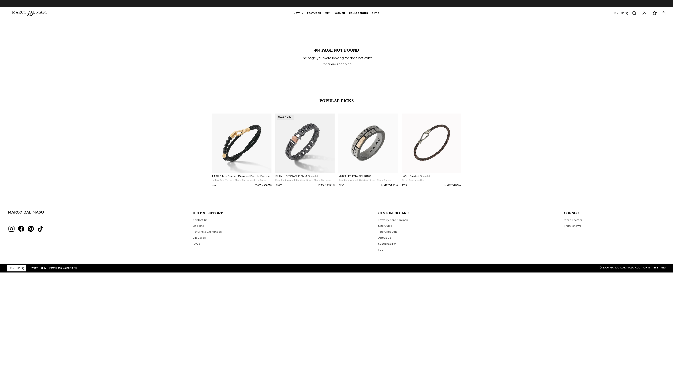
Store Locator (573, 220)
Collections (358, 13)
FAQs (196, 243)
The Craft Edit (387, 231)
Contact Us (200, 220)
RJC (380, 249)
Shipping (199, 225)
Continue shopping (336, 64)
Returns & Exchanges (207, 231)
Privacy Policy (37, 267)
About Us (384, 237)
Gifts (375, 13)
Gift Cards (199, 237)
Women (340, 13)
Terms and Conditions (63, 267)
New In (298, 13)
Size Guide (385, 225)
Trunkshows (572, 225)
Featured (314, 13)
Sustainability (387, 243)
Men (328, 13)
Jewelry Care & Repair (393, 220)
